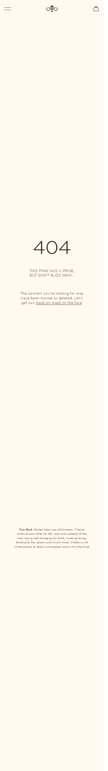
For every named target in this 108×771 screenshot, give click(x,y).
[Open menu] (7, 9)
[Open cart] (96, 8)
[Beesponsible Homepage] (52, 9)
